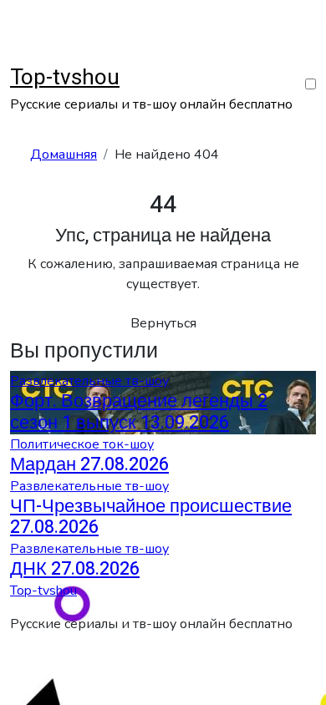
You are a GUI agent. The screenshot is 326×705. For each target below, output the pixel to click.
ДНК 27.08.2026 (75, 568)
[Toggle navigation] (21, 56)
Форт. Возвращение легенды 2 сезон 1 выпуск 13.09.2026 (138, 412)
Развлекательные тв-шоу (89, 381)
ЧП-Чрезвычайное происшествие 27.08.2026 (151, 517)
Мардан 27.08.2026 (89, 464)
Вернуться (163, 323)
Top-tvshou (65, 78)
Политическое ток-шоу (82, 444)
